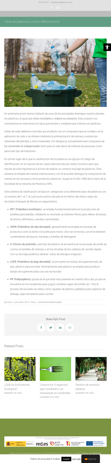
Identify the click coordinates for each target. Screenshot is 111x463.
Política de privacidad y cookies (65, 453)
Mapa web (15, 453)
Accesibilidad (28, 453)
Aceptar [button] (66, 459)
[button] (107, 47)
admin (10, 302)
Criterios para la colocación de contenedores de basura (92, 389)
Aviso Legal (42, 453)
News (33, 302)
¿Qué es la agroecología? (57, 384)
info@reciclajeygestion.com (62, 2)
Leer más (76, 459)
